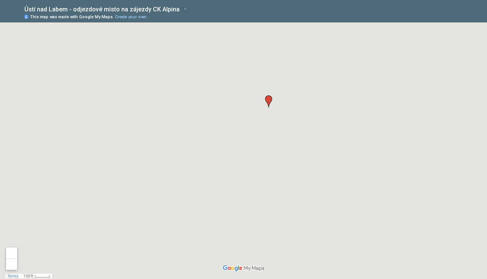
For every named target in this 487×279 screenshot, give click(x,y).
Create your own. (131, 16)
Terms (13, 276)
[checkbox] (185, 8)
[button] (269, 101)
